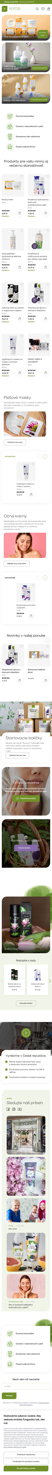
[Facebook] (8, 1109)
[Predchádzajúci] (39, 456)
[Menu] (4, 9)
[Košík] (48, 8)
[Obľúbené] (42, 8)
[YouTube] (20, 1109)
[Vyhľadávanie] (37, 8)
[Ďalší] (45, 456)
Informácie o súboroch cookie (15, 1447)
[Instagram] (13, 1109)
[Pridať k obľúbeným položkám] (21, 176)
